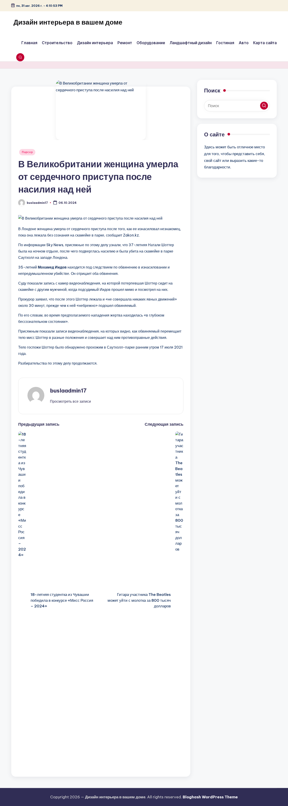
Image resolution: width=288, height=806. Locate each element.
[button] (70, 401)
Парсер (27, 152)
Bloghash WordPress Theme (210, 797)
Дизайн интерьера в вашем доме (68, 22)
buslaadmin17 (68, 390)
